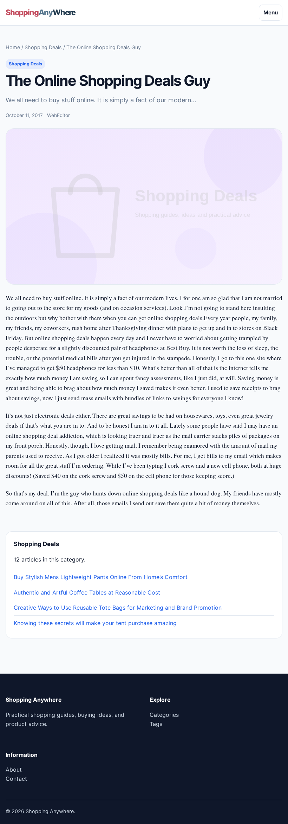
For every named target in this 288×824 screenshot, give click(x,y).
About (14, 769)
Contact (16, 778)
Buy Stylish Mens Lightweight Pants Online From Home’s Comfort (101, 576)
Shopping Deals (43, 47)
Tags (156, 723)
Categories (164, 714)
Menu (270, 12)
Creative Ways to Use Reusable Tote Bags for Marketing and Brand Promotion (118, 607)
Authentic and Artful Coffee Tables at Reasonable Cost (87, 592)
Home (13, 47)
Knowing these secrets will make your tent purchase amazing (95, 623)
